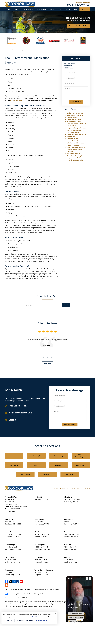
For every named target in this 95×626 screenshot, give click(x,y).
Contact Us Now (75, 102)
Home (8, 9)
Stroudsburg (58, 456)
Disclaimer (62, 488)
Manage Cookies (39, 594)
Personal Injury (72, 117)
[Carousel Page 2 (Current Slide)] (44, 357)
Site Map (79, 488)
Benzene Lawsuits (73, 145)
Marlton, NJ (70, 474)
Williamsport (47, 474)
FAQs (75, 9)
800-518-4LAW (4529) (78, 4)
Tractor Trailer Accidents (75, 141)
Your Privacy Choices (15, 594)
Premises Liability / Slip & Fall (76, 124)
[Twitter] (10, 581)
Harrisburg (59, 465)
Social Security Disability (75, 115)
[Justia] (17, 581)
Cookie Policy (28, 594)
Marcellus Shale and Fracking (76, 134)
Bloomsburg (25, 474)
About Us (17, 9)
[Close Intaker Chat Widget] (90, 578)
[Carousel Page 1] (40, 357)
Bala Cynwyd (81, 465)
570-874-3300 (15, 509)
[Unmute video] (69, 578)
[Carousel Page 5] (55, 357)
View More (47, 363)
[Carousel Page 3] (47, 357)
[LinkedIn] (14, 581)
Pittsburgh (36, 456)
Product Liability (72, 139)
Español (68, 9)
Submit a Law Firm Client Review (47, 370)
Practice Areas (28, 9)
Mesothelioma (71, 136)
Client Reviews (41, 9)
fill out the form (16, 101)
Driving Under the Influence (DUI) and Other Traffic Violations (76, 149)
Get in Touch (13, 390)
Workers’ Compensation (75, 113)
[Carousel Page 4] (51, 357)
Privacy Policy (71, 488)
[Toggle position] (87, 578)
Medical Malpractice (73, 154)
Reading (36, 465)
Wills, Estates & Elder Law (75, 143)
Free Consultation (83, 2)
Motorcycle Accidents (74, 119)
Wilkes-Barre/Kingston (80, 456)
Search (66, 305)
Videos (52, 9)
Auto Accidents (72, 126)
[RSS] (6, 585)
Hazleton (14, 456)
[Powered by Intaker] (82, 622)
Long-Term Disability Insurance (77, 158)
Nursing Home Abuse (74, 121)
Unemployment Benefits (75, 160)
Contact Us (85, 9)
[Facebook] (6, 581)
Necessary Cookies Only (25, 620)
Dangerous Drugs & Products (76, 128)
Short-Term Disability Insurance (77, 156)
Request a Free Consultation (78, 26)
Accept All (9, 620)
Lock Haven (14, 465)
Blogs (59, 9)
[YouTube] (21, 581)
